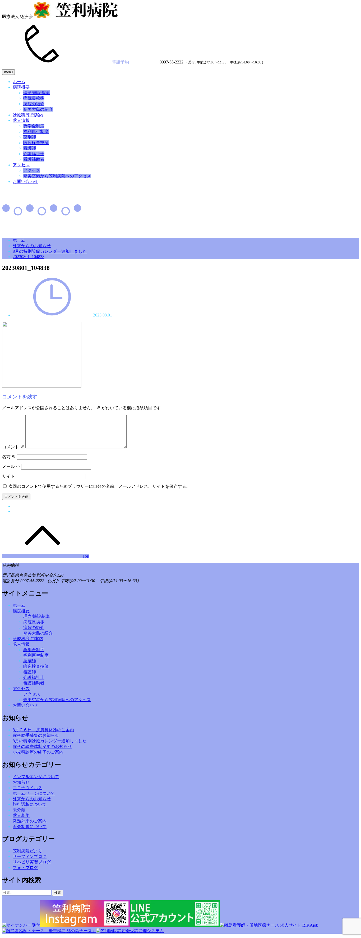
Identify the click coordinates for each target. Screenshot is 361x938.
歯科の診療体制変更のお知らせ (42, 746)
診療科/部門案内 (28, 115)
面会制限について (30, 826)
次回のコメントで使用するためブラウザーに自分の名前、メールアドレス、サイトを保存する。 (99, 486)
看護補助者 (33, 159)
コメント (13, 447)
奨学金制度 (33, 126)
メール (11, 466)
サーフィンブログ (30, 856)
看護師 (29, 148)
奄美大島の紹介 (38, 109)
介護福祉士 (33, 153)
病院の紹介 (33, 104)
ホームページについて (34, 793)
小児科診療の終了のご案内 (38, 752)
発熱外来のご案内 (30, 821)
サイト (8, 476)
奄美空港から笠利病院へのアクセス (57, 176)
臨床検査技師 (36, 142)
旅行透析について (30, 804)
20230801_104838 (28, 256)
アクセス (21, 165)
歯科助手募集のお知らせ (36, 735)
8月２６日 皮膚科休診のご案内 (43, 730)
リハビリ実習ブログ (32, 862)
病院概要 (21, 87)
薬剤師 (29, 137)
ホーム (19, 81)
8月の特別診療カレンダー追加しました (50, 251)
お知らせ (21, 782)
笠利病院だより (27, 851)
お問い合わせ (25, 181)
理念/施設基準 (36, 92)
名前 (9, 456)
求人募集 (21, 815)
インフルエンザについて (36, 776)
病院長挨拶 (33, 98)
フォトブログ (25, 867)
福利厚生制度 (36, 131)
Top (85, 556)
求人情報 (21, 120)
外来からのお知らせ (32, 245)
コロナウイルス (27, 787)
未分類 (19, 810)
